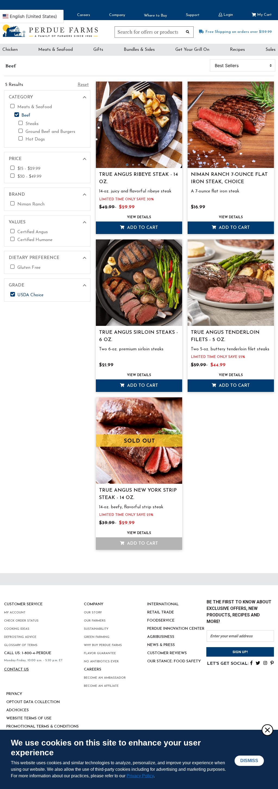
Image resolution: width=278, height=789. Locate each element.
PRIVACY (14, 694)
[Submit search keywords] (187, 31)
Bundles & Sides (139, 50)
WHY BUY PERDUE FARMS (103, 645)
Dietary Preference (34, 258)
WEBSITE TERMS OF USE (29, 718)
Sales (271, 50)
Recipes (237, 50)
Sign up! (240, 652)
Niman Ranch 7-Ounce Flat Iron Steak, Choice (229, 178)
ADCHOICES (17, 710)
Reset (83, 85)
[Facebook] (251, 662)
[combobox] (154, 32)
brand (17, 194)
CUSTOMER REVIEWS (167, 653)
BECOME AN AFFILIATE (101, 686)
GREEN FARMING (96, 637)
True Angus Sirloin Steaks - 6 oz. (138, 336)
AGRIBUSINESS (160, 637)
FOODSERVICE (161, 621)
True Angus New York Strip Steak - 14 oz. (138, 494)
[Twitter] (258, 662)
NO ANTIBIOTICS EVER (101, 661)
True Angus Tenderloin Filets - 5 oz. (225, 336)
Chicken (10, 50)
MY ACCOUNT (15, 612)
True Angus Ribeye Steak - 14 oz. (138, 178)
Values (17, 222)
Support (193, 15)
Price (15, 159)
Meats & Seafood (55, 50)
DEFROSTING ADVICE (20, 637)
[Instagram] (265, 662)
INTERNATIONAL (163, 604)
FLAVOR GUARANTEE (100, 653)
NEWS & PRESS (161, 645)
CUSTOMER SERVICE (23, 604)
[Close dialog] (267, 730)
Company (117, 15)
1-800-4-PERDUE (36, 653)
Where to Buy (155, 16)
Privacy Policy (140, 776)
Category (21, 97)
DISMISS (249, 760)
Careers (83, 15)
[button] (226, 14)
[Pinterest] (272, 662)
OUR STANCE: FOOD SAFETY (174, 661)
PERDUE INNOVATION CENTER (175, 629)
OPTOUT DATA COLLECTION (33, 702)
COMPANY (93, 604)
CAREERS (92, 670)
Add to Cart (142, 228)
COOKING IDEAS (16, 629)
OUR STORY (93, 612)
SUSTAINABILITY (96, 629)
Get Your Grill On (192, 50)
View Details (139, 217)
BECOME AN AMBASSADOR (105, 677)
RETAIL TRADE (160, 612)
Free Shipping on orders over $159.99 (239, 32)
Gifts (98, 50)
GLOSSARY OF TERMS (20, 645)
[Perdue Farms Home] (50, 30)
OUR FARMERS (95, 620)
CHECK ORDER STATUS (21, 620)
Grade (16, 285)
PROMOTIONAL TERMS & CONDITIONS (42, 727)
